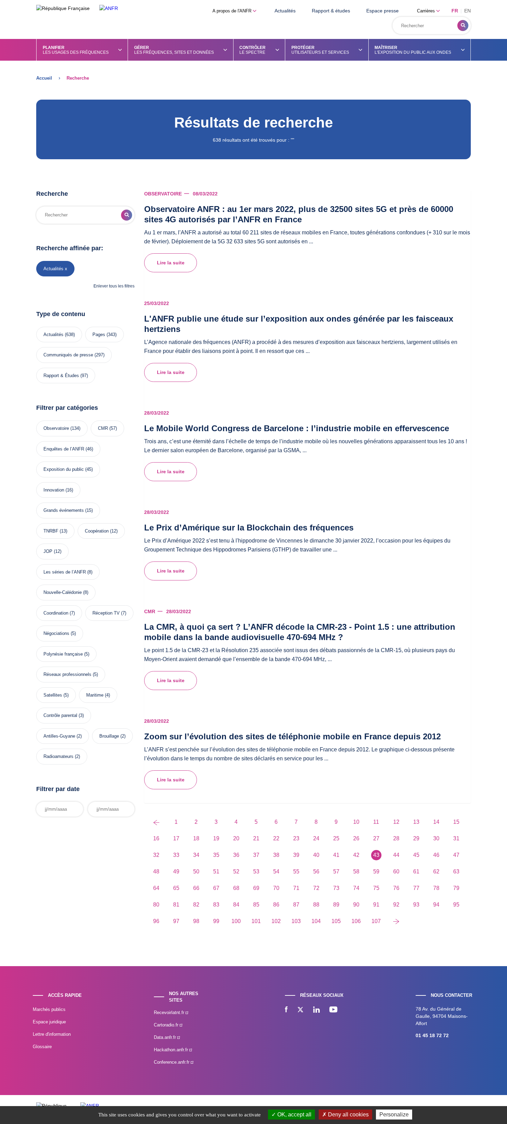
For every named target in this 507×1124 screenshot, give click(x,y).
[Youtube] (333, 1010)
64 (156, 888)
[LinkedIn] (316, 1010)
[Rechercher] (462, 25)
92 (396, 905)
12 (396, 822)
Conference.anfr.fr (172, 1062)
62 (436, 871)
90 (356, 905)
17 (176, 838)
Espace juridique (49, 1021)
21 (256, 838)
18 (196, 838)
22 (276, 838)
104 (316, 921)
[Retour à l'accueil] (108, 8)
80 (156, 905)
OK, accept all (293, 1114)
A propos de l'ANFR (232, 10)
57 (336, 871)
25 (336, 838)
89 (336, 905)
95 (456, 905)
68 (236, 888)
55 (296, 871)
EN (467, 10)
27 (376, 838)
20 (236, 838)
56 (316, 871)
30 (436, 838)
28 (396, 838)
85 (256, 905)
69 (256, 888)
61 (416, 871)
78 (436, 888)
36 (236, 855)
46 (436, 855)
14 (436, 822)
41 (336, 855)
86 (276, 905)
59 (376, 871)
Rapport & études (331, 10)
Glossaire (42, 1046)
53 (256, 871)
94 (436, 905)
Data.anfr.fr (165, 1037)
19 (216, 838)
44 (396, 855)
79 (456, 888)
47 (456, 855)
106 (356, 921)
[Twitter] (300, 1010)
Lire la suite (171, 262)
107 (376, 921)
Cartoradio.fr (167, 1024)
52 (236, 871)
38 (276, 855)
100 (236, 921)
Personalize (394, 1114)
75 (376, 888)
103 (296, 921)
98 (196, 921)
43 (376, 855)
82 (196, 905)
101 (256, 921)
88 (316, 905)
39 (296, 855)
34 (196, 855)
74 (356, 888)
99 (216, 921)
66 (196, 888)
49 (176, 871)
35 (216, 855)
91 (376, 905)
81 (176, 905)
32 (156, 855)
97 (176, 921)
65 (176, 888)
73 (336, 888)
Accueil (44, 78)
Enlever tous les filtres (114, 286)
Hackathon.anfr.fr (171, 1049)
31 (456, 838)
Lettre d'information (52, 1034)
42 (356, 855)
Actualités (285, 10)
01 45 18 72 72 (432, 1035)
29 (416, 838)
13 (416, 822)
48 (156, 871)
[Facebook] (286, 1010)
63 (456, 871)
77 (416, 888)
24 (316, 838)
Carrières (426, 10)
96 (156, 921)
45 (416, 855)
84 (236, 905)
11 (376, 822)
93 (416, 905)
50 (196, 871)
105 (336, 921)
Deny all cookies (348, 1114)
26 (356, 838)
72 (316, 888)
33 (176, 855)
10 (356, 822)
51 (216, 871)
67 (216, 888)
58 (356, 871)
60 (396, 871)
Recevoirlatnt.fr (170, 1012)
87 (296, 905)
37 (256, 855)
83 (216, 905)
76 (396, 888)
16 (156, 838)
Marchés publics (49, 1009)
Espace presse (382, 10)
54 (276, 871)
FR (454, 10)
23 (296, 838)
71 (296, 888)
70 (276, 888)
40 (316, 855)
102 (276, 921)
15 (456, 822)
